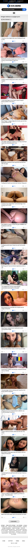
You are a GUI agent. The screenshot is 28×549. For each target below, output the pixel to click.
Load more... (14, 521)
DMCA (23, 540)
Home (3, 540)
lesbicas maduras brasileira (15, 526)
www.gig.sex (20, 0)
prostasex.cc (11, 2)
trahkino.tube (13, 0)
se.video (18, 2)
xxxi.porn (6, 0)
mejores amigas (16, 528)
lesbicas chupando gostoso (8, 529)
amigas (3, 525)
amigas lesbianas (12, 533)
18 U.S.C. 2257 (14, 543)
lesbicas (23, 528)
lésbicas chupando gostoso (15, 530)
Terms (17, 540)
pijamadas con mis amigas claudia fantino (14, 531)
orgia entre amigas (10, 525)
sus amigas (19, 525)
